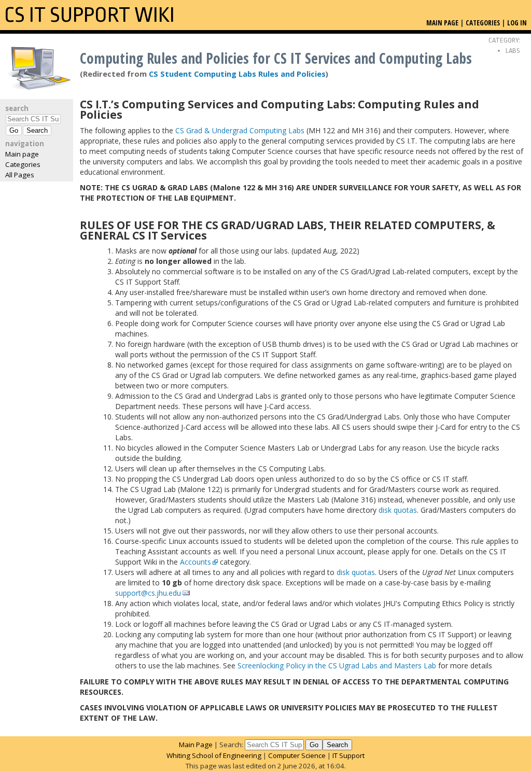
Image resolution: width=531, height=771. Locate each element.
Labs (513, 50)
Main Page (196, 744)
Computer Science (297, 755)
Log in (517, 22)
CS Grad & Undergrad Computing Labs (239, 130)
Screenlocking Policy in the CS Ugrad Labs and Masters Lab (336, 665)
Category (503, 40)
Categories (22, 164)
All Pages (19, 174)
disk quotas (398, 510)
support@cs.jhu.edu (148, 593)
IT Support (348, 755)
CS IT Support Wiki (89, 15)
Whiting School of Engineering (213, 755)
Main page (22, 154)
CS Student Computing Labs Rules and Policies (237, 73)
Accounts (195, 562)
